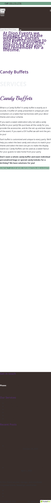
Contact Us (5, 391)
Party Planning (11, 406)
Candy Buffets (11, 412)
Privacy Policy (11, 415)
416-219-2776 (15, 3)
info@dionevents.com (9, 379)
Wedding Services (12, 403)
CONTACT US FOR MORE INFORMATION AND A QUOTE (24, 168)
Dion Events (21, 501)
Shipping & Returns (13, 418)
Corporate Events (12, 409)
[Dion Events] (25, 17)
